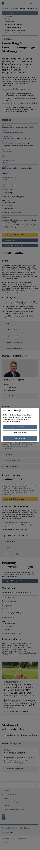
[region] (20, 425)
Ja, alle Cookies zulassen (19, 427)
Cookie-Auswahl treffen (20, 432)
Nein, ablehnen (20, 438)
